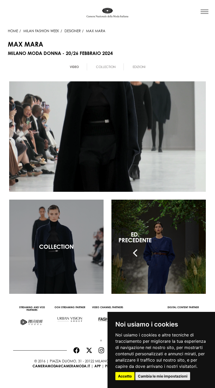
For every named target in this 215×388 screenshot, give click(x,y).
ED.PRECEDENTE (135, 237)
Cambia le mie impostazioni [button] (162, 376)
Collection (106, 67)
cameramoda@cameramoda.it (61, 366)
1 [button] (99, 339)
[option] (32, 318)
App (97, 366)
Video (74, 67)
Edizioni (139, 67)
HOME (13, 31)
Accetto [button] (125, 376)
